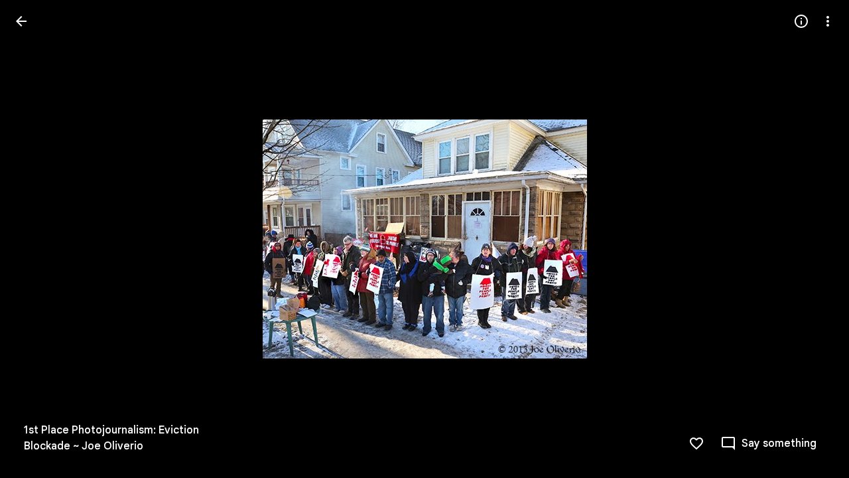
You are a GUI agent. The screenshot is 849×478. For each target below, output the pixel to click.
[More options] (828, 21)
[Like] (696, 443)
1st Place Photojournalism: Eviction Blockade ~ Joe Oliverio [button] (111, 438)
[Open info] (801, 21)
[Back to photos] (21, 21)
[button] (37, 239)
